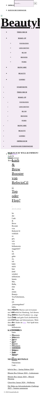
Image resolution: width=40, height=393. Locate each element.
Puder (24, 62)
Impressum (12, 5)
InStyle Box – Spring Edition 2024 (21, 369)
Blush (24, 52)
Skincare (22, 67)
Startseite (22, 26)
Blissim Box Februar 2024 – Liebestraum (23, 373)
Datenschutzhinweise (17, 10)
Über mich (22, 32)
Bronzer (24, 57)
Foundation (24, 43)
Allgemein (16, 335)
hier (24, 322)
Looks (22, 79)
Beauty (22, 73)
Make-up (22, 38)
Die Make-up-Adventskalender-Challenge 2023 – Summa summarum (23, 387)
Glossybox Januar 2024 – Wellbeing (21, 382)
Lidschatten (24, 48)
